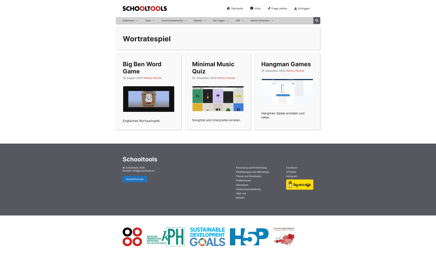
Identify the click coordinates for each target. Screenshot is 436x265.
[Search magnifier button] (316, 20)
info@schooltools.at (143, 170)
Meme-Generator (260, 20)
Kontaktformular (135, 179)
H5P (238, 20)
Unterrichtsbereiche (172, 20)
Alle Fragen (219, 20)
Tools (148, 20)
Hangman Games (286, 64)
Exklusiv (198, 20)
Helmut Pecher (152, 78)
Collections (128, 20)
